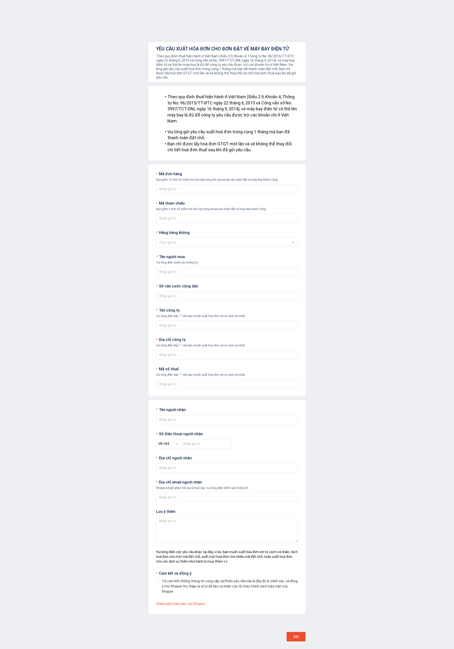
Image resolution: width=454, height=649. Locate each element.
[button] (168, 443)
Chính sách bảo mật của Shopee (180, 604)
